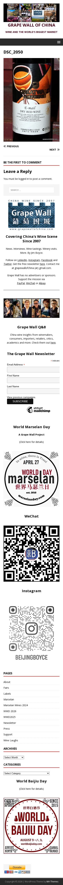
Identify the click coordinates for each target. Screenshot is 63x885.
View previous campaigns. (21, 397)
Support (8, 734)
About (7, 682)
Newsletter (10, 723)
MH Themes (52, 881)
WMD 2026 (10, 711)
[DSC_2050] (31, 139)
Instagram (34, 260)
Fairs (6, 687)
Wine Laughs (11, 740)
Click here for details (31, 442)
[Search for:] (31, 190)
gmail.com (45, 268)
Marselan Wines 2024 (16, 705)
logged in (24, 178)
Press (7, 728)
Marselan (9, 699)
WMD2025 (10, 717)
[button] (58, 41)
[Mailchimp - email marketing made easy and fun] (38, 412)
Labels (7, 693)
